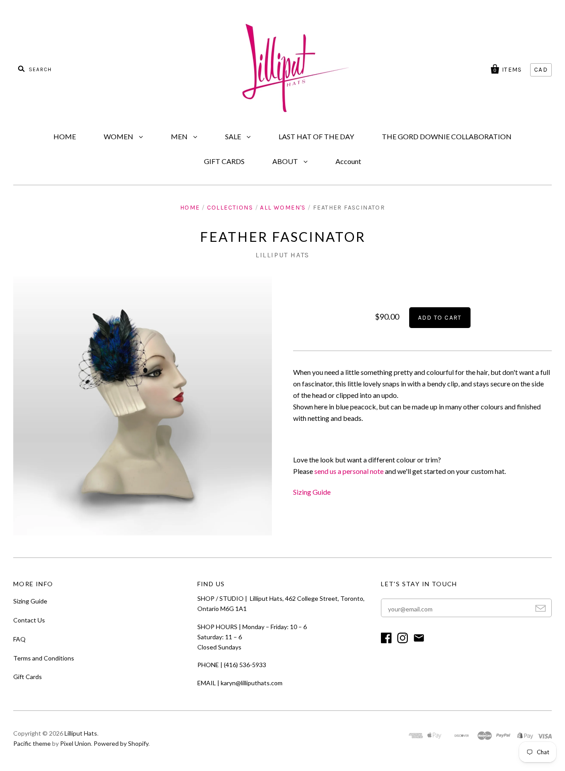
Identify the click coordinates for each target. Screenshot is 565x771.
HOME (64, 136)
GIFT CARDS (224, 161)
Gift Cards (27, 676)
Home (190, 207)
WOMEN (119, 136)
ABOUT (285, 161)
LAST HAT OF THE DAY (316, 136)
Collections (230, 207)
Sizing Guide (312, 492)
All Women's (282, 207)
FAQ (19, 639)
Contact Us (29, 620)
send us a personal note (349, 471)
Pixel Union (75, 743)
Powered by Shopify (121, 743)
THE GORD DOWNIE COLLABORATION (447, 136)
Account (348, 161)
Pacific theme (32, 743)
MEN (180, 136)
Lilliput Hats (282, 255)
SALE (233, 136)
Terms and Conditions (43, 658)
